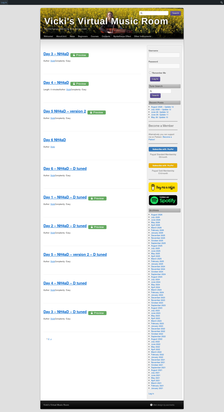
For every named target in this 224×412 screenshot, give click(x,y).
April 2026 (155, 224)
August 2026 (156, 214)
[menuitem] (221, 2)
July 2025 (155, 248)
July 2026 (155, 217)
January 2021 (157, 388)
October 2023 (157, 302)
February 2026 (157, 230)
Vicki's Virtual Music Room (106, 21)
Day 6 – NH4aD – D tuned (65, 168)
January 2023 (157, 326)
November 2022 (158, 331)
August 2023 (156, 307)
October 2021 (157, 364)
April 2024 (155, 287)
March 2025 (156, 258)
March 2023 (156, 320)
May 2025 (155, 253)
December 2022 (158, 328)
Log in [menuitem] (4, 2)
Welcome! (48, 36)
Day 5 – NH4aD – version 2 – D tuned (75, 254)
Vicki (52, 60)
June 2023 (155, 313)
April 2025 (155, 256)
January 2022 (157, 357)
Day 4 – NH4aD (56, 82)
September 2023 (158, 305)
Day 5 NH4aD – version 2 (64, 111)
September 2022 (158, 336)
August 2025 (156, 245)
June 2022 (155, 344)
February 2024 (157, 292)
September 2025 (158, 243)
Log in (151, 393)
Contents (106, 36)
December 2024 (158, 266)
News (72, 36)
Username (153, 50)
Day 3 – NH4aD (56, 53)
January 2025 (157, 263)
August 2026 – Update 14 (162, 106)
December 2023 (158, 297)
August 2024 (156, 276)
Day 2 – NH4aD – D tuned (65, 225)
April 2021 (155, 380)
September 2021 (158, 367)
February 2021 (157, 385)
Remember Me (159, 72)
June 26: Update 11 (159, 114)
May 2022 (155, 346)
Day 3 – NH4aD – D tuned (65, 311)
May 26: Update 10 (159, 117)
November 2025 (158, 237)
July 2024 (155, 279)
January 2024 (157, 294)
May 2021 (155, 377)
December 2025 (158, 235)
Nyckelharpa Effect (122, 36)
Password (153, 61)
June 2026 (155, 219)
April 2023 (155, 318)
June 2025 (155, 250)
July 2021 (155, 372)
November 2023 (158, 300)
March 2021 (156, 383)
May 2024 (155, 284)
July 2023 (155, 310)
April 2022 (155, 349)
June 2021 (155, 375)
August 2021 (156, 370)
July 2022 (155, 341)
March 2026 (156, 227)
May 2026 (155, 222)
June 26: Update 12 (159, 112)
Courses (95, 36)
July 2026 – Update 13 (161, 109)
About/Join (61, 36)
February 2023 (157, 323)
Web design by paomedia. (164, 405)
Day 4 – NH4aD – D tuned (65, 282)
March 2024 (156, 289)
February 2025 (157, 261)
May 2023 (155, 315)
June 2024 (155, 281)
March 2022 (156, 351)
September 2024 (158, 274)
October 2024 (157, 271)
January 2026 (157, 232)
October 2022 (157, 333)
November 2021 (158, 362)
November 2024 (158, 269)
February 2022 (157, 354)
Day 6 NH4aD (54, 139)
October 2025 (157, 240)
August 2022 (156, 338)
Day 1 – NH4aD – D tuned (65, 197)
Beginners (83, 36)
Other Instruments (142, 36)
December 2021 (158, 359)
